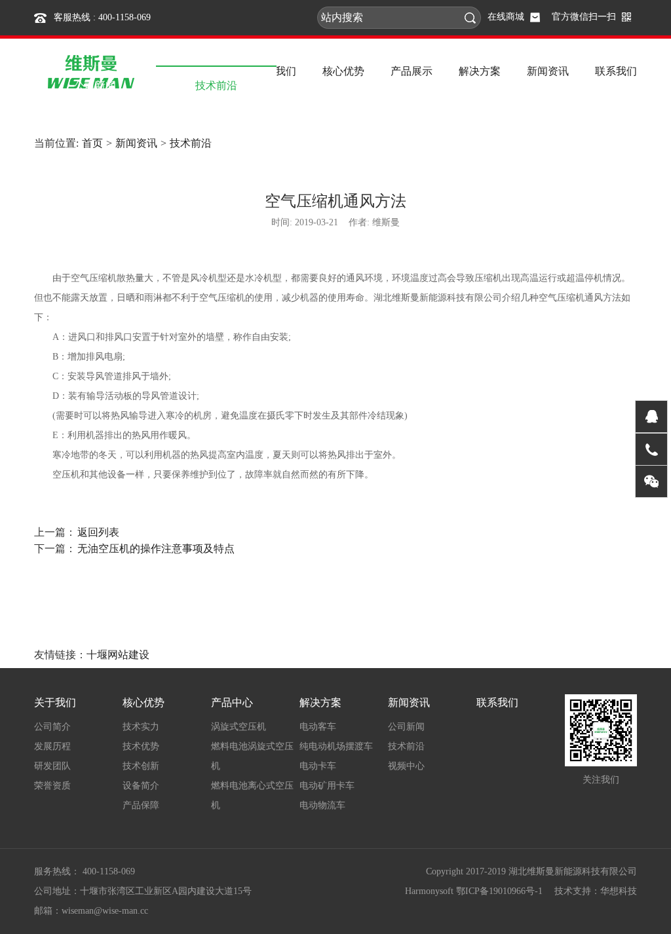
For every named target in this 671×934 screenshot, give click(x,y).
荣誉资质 (52, 786)
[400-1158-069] (651, 449)
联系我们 (497, 702)
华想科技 (618, 891)
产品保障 (141, 805)
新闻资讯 (136, 143)
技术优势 (141, 746)
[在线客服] (651, 416)
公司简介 (52, 727)
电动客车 (317, 727)
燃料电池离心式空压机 (252, 795)
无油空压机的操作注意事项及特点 (156, 548)
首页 (92, 143)
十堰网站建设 (117, 654)
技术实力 (141, 727)
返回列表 (98, 532)
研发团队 (52, 766)
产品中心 (232, 702)
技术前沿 (191, 143)
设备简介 (141, 786)
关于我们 (55, 702)
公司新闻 (406, 727)
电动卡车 (317, 766)
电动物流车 (322, 805)
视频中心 (406, 766)
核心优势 (143, 702)
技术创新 (141, 766)
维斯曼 (386, 222)
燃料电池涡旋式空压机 (252, 756)
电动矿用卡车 (327, 786)
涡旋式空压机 (238, 727)
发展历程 (52, 746)
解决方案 (320, 702)
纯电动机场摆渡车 (336, 746)
